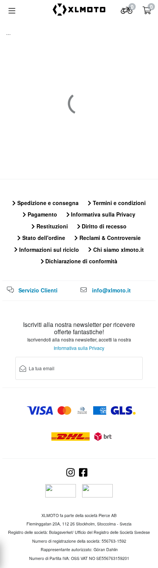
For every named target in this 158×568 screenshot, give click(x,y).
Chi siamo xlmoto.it (118, 249)
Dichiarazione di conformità (80, 261)
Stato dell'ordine (43, 237)
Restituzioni (51, 226)
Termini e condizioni (118, 203)
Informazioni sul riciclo (48, 249)
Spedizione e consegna (47, 203)
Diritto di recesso (103, 226)
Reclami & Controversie (109, 237)
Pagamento (41, 214)
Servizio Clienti (38, 290)
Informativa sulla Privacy (102, 214)
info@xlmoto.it (111, 290)
